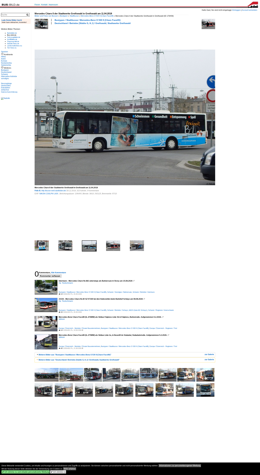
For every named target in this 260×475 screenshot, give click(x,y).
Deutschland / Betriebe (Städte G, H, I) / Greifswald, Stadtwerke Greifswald (93, 23)
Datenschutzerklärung (9, 92)
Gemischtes (6, 86)
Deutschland (6, 72)
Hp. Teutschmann (66, 283)
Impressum (53, 5)
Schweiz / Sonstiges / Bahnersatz (119, 292)
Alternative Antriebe (9, 76)
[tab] (125, 354)
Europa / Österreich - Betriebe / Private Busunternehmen (79, 328)
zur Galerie (209, 354)
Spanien (4, 52)
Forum (37, 5)
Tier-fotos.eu (11, 48)
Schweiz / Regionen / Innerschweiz (161, 310)
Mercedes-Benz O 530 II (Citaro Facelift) (97, 16)
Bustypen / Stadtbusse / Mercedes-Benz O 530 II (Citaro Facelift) (88, 20)
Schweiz (4, 74)
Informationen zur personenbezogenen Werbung (180, 465)
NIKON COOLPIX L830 (49, 194)
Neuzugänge (6, 83)
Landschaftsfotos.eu (14, 46)
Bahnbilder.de (12, 33)
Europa (4, 61)
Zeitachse (5, 90)
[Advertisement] (89, 36)
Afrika (3, 57)
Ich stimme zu (58, 472)
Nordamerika (6, 63)
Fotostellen (5, 88)
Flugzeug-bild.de (13, 41)
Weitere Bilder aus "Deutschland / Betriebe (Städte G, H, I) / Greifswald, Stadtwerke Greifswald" (79, 360)
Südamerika (6, 65)
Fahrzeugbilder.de (13, 37)
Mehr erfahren (70, 469)
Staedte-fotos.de (13, 43)
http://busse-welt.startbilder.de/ (53, 191)
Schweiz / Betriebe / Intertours (144, 292)
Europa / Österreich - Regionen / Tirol (163, 328)
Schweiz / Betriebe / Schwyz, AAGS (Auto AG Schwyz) (127, 310)
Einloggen (236, 10)
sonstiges (5, 78)
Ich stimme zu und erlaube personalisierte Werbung (25, 472)
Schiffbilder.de (12, 39)
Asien (3, 59)
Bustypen (64, 16)
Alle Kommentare (58, 273)
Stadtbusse (74, 16)
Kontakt (44, 5)
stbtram (62, 319)
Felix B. (38, 191)
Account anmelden (249, 10)
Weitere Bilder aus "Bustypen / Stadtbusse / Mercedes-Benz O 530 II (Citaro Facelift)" (75, 355)
